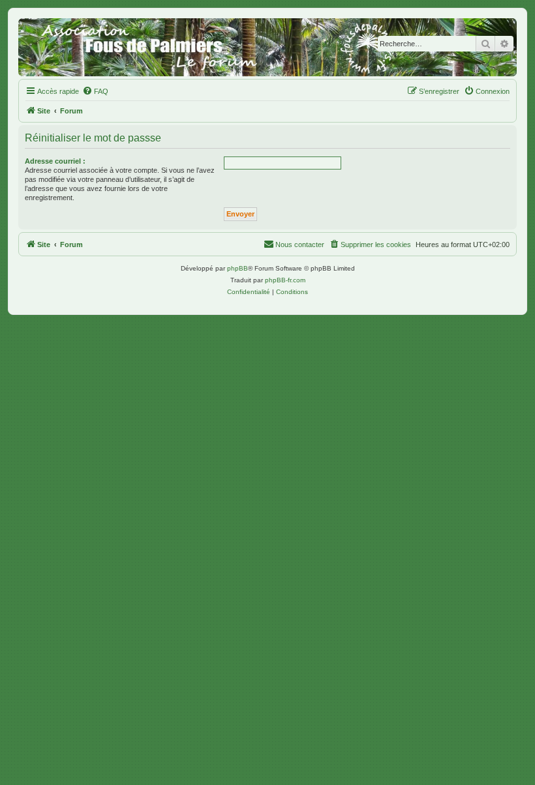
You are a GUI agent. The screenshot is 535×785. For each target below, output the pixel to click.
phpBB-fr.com (285, 280)
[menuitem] (95, 91)
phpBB (237, 268)
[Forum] (267, 47)
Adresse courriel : (55, 161)
